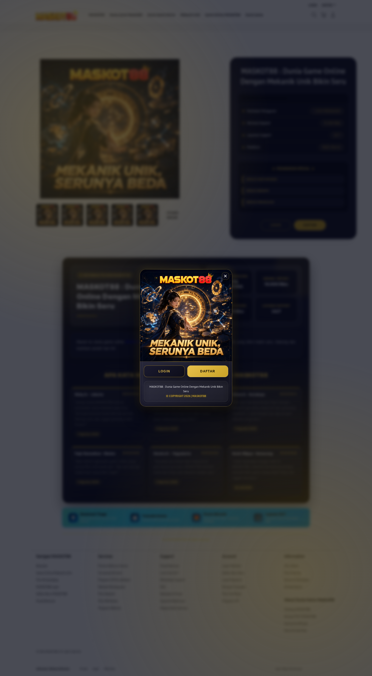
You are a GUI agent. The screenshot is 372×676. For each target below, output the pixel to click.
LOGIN (164, 371)
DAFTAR (207, 371)
